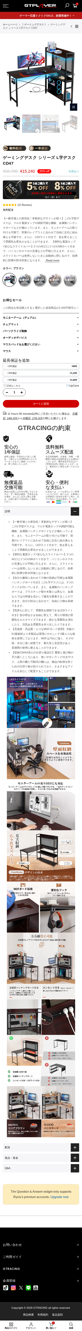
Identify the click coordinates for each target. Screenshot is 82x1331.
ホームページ (10, 24)
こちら (17, 385)
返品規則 (57, 1314)
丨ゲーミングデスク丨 (34, 24)
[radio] (41, 366)
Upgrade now (59, 1197)
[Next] (74, 74)
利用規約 (43, 1314)
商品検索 (28, 1314)
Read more (52, 260)
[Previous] (7, 74)
